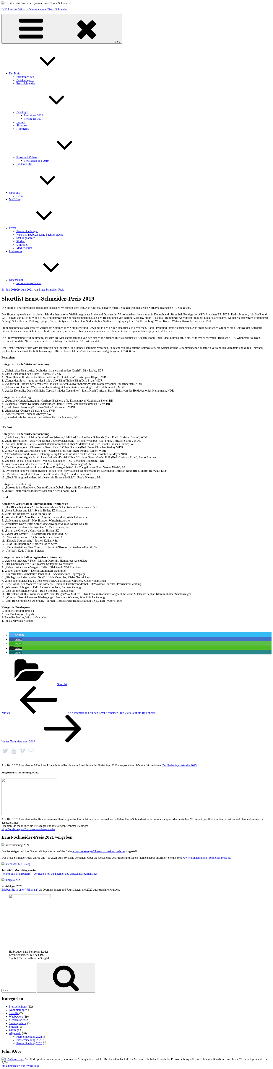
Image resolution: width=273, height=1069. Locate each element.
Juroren (20, 122)
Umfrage (14, 1029)
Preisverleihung (18, 1006)
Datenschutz (16, 279)
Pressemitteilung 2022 (29, 1040)
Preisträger (22, 112)
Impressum (15, 251)
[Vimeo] (22, 751)
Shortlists (21, 125)
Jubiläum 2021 (25, 164)
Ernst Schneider (25, 83)
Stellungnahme (17, 1023)
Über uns (14, 192)
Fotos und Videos (26, 157)
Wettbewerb (16, 1016)
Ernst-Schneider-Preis (51, 289)
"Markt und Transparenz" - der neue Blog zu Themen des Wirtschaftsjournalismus (49, 873)
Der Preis (14, 73)
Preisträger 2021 (33, 118)
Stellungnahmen (25, 237)
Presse (12, 227)
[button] (17, 634)
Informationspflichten (28, 283)
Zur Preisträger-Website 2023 (179, 765)
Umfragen (22, 244)
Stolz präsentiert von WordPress (20, 1065)
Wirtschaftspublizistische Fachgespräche (39, 234)
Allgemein (15, 1033)
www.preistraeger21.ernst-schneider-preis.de (98, 851)
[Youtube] (14, 751)
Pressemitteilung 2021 (29, 1036)
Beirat (19, 196)
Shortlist (62, 684)
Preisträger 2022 (33, 115)
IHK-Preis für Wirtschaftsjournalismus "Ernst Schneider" (34, 9)
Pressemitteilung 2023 (29, 1043)
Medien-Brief (24, 248)
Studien (20, 241)
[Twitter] (5, 751)
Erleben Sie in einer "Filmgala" (19, 889)
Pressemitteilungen (27, 231)
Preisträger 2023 (25, 76)
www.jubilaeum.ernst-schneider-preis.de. (207, 857)
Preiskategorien (25, 80)
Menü (117, 41)
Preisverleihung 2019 (36, 160)
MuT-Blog (15, 199)
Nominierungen (18, 1009)
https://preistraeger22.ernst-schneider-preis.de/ (28, 829)
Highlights (22, 128)
